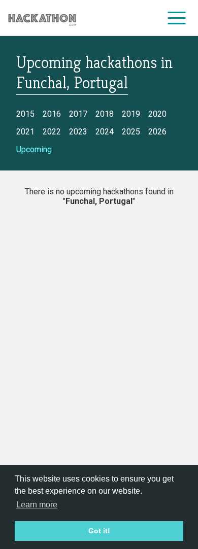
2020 (157, 114)
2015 (25, 114)
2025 (131, 131)
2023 (78, 131)
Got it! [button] (99, 531)
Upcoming (34, 149)
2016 (52, 114)
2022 (52, 131)
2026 (157, 131)
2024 (104, 131)
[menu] (176, 18)
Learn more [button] (36, 504)
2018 (104, 114)
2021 (25, 131)
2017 (78, 114)
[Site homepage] (42, 18)
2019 (131, 114)
